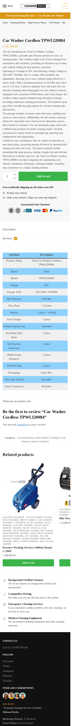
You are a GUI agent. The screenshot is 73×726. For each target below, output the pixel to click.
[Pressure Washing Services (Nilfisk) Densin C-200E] (28, 488)
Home (5, 22)
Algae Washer (34, 517)
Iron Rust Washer (13, 536)
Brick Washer (28, 520)
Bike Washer (67, 22)
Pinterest (7, 675)
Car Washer (54, 437)
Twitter (6, 666)
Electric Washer (23, 525)
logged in (22, 424)
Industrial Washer (41, 533)
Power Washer (30, 539)
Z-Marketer (30, 718)
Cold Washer (54, 22)
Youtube (7, 680)
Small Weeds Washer (25, 541)
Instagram (8, 671)
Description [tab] (9, 229)
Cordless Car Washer (39, 441)
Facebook (8, 661)
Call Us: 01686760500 (15, 647)
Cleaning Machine (17, 22)
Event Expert (26, 723)
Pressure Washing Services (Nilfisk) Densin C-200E (27, 549)
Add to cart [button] (28, 562)
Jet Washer (31, 536)
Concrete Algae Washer (28, 523)
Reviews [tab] (9, 238)
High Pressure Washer (37, 22)
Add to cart (43, 176)
